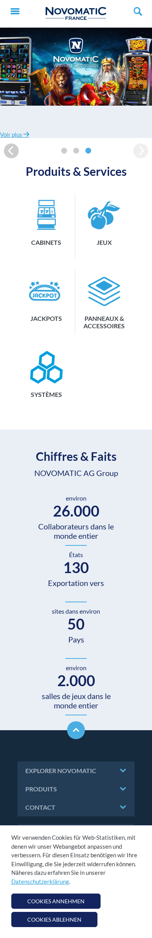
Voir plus (11, 134)
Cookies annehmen (56, 901)
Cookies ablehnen (54, 919)
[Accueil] (76, 13)
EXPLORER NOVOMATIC (60, 770)
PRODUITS (41, 789)
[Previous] (11, 150)
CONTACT (40, 807)
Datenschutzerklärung (40, 881)
